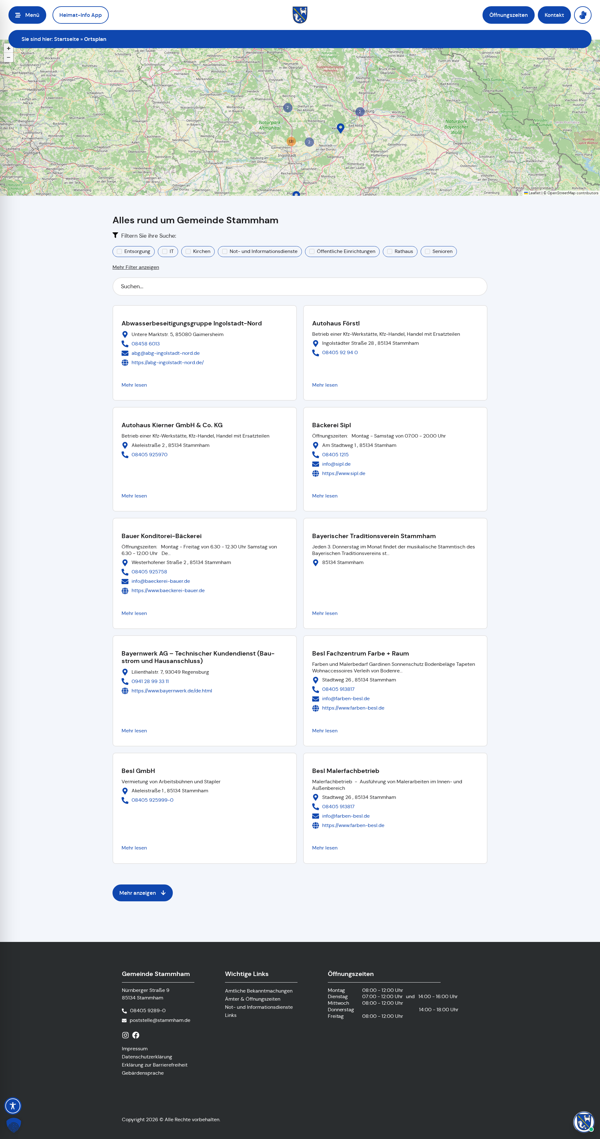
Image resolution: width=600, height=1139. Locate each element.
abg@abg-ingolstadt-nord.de (166, 353)
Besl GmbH (138, 771)
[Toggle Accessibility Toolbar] (13, 1106)
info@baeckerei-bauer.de (161, 581)
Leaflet (534, 193)
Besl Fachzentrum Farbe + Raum (360, 653)
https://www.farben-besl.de (353, 708)
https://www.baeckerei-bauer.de (168, 590)
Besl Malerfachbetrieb (345, 771)
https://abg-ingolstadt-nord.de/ (168, 362)
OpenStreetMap (562, 193)
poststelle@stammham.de (160, 1020)
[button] (341, 128)
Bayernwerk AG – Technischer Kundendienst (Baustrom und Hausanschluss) (198, 657)
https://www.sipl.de (343, 473)
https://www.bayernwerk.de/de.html (172, 691)
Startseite (66, 39)
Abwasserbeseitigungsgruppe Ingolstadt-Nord (192, 323)
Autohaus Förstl (336, 323)
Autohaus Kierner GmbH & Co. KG (172, 425)
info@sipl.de (336, 464)
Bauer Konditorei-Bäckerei (162, 536)
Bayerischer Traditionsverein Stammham (374, 536)
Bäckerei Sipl (331, 425)
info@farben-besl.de (346, 698)
